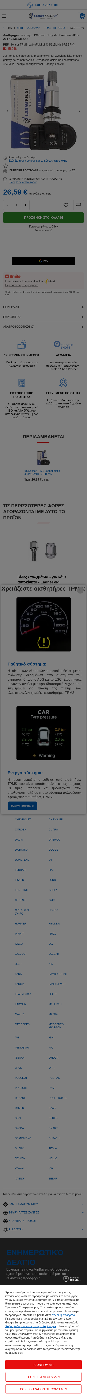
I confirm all (43, 1364)
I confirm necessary (43, 1377)
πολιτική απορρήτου (64, 1315)
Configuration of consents (43, 1389)
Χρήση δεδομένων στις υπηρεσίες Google (30, 1326)
